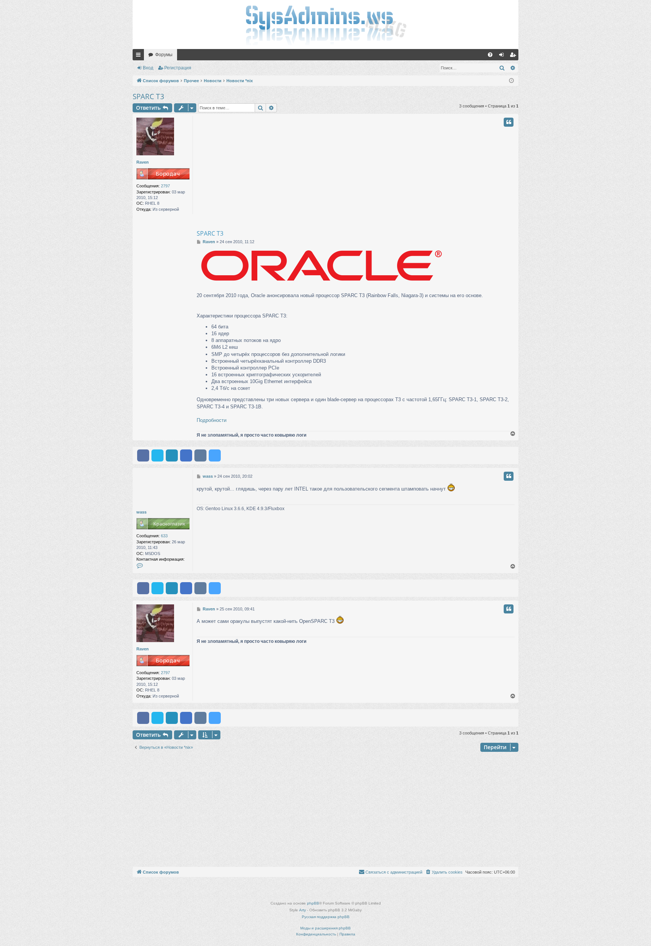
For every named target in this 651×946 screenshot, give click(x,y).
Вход (148, 68)
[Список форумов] (325, 24)
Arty (302, 910)
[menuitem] (490, 54)
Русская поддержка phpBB (326, 917)
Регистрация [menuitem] (514, 56)
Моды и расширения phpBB (325, 928)
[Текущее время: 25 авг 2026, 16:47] (511, 81)
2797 (165, 186)
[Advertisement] (386, 172)
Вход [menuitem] (503, 56)
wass (141, 512)
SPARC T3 (148, 96)
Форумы (164, 54)
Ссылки (140, 56)
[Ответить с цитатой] (508, 122)
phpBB (313, 903)
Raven (142, 162)
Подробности (211, 420)
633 (164, 536)
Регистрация (177, 68)
